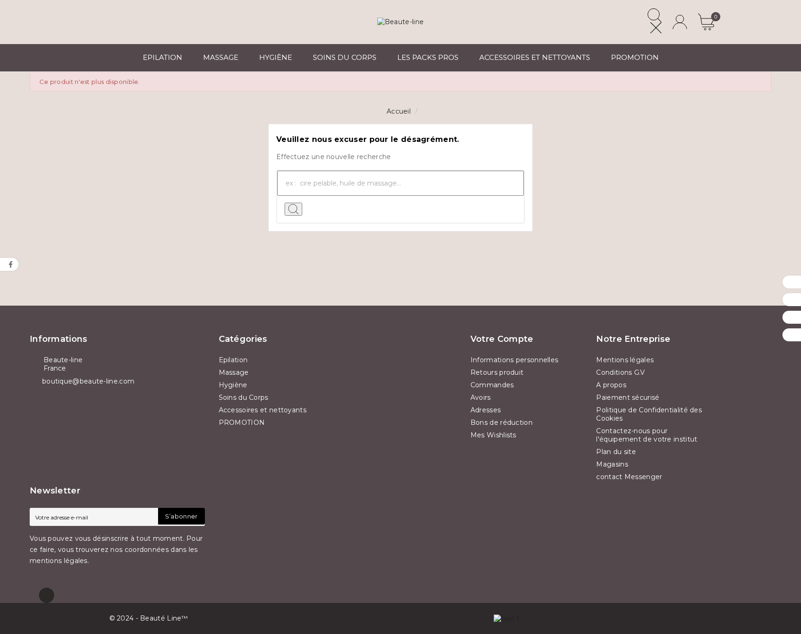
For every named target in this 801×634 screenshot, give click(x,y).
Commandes (492, 385)
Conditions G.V (620, 372)
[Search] (293, 209)
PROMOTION (242, 422)
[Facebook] (46, 595)
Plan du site (616, 452)
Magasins (612, 464)
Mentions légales (625, 360)
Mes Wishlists (493, 435)
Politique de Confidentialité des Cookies (649, 414)
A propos (611, 385)
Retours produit (497, 372)
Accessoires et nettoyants (263, 410)
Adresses (485, 410)
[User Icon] (680, 22)
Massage (234, 372)
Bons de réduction (501, 422)
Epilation (233, 360)
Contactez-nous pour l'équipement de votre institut (646, 435)
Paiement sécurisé (627, 397)
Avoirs (480, 397)
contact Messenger (629, 477)
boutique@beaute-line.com (88, 381)
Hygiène (233, 385)
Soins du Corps (243, 397)
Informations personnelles (514, 360)
